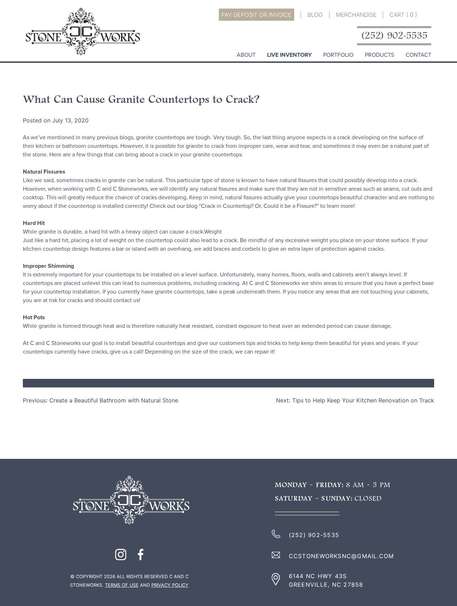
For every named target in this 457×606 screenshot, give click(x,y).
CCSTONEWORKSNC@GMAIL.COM (341, 556)
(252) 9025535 (394, 36)
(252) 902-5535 (314, 535)
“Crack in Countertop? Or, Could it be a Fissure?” (259, 206)
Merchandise (356, 14)
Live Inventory (289, 55)
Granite (97, 383)
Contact (418, 55)
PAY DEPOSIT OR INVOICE (256, 14)
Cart (403, 14)
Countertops (67, 383)
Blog (315, 14)
